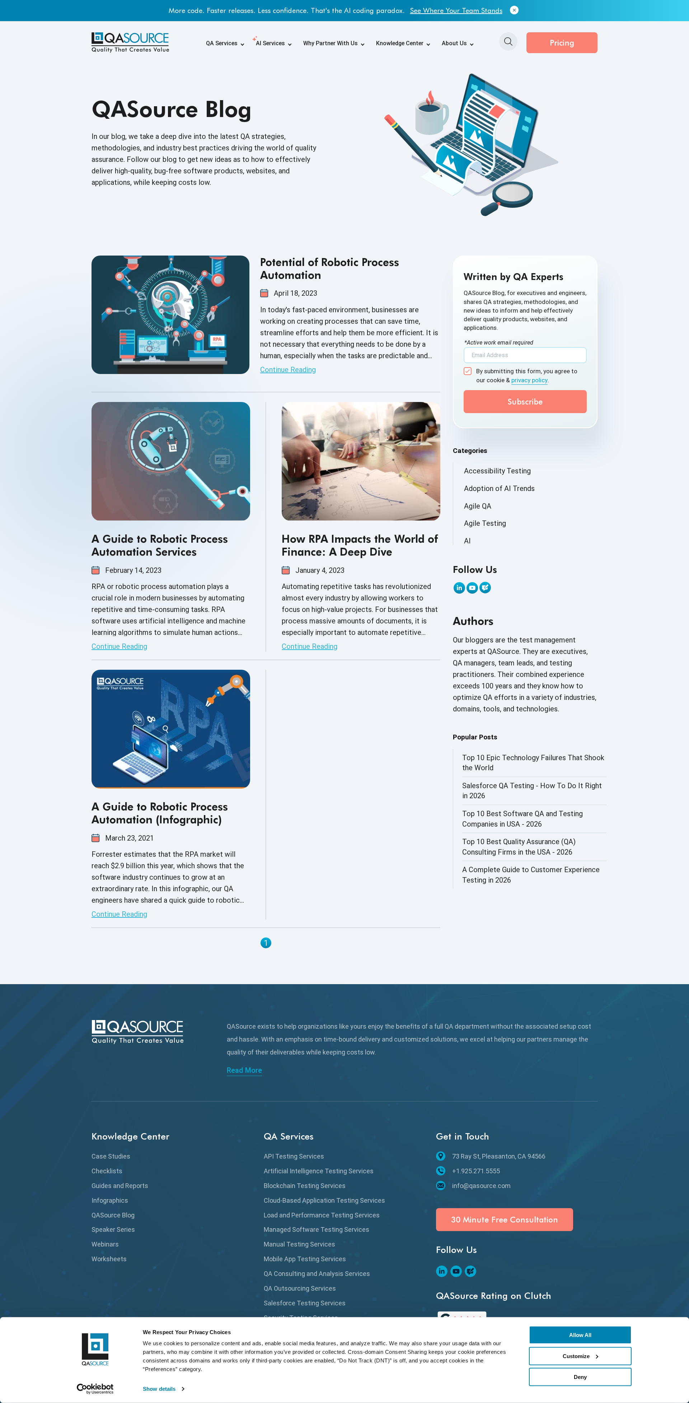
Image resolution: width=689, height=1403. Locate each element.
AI (467, 541)
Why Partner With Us (330, 43)
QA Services (222, 43)
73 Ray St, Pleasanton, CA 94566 (498, 1156)
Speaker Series (113, 1229)
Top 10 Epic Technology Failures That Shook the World (533, 762)
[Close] (514, 10)
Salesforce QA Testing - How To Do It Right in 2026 (532, 790)
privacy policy (529, 380)
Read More (244, 1070)
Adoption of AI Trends (499, 488)
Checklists (107, 1171)
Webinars (105, 1244)
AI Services (270, 43)
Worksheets (109, 1259)
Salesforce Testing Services (305, 1303)
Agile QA (477, 506)
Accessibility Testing (497, 471)
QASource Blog (113, 1215)
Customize (576, 1356)
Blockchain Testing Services (305, 1185)
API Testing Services (294, 1156)
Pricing (562, 42)
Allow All (580, 1335)
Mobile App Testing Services (305, 1259)
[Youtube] (472, 588)
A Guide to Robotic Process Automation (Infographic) (160, 813)
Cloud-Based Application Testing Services (324, 1200)
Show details (159, 1389)
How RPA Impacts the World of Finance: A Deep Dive (360, 545)
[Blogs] (485, 587)
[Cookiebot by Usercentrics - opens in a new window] (95, 1389)
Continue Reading (288, 369)
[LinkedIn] (459, 588)
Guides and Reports (120, 1185)
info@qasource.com (481, 1185)
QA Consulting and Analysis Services (317, 1273)
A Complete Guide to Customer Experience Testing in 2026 (531, 874)
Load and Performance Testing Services (322, 1215)
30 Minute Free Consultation (504, 1219)
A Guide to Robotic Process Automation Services (160, 545)
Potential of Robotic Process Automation (329, 268)
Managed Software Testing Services (316, 1229)
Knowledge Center (399, 43)
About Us (454, 43)
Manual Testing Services (299, 1244)
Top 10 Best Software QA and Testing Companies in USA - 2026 (522, 818)
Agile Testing (485, 523)
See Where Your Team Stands (456, 10)
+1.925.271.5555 (476, 1171)
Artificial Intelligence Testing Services (319, 1171)
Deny (580, 1377)
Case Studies (111, 1156)
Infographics (110, 1200)
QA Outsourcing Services (300, 1288)
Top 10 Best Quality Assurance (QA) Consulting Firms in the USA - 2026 (519, 846)
